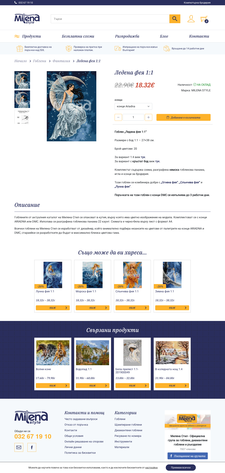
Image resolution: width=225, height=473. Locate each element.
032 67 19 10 (26, 2)
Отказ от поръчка (76, 424)
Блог (164, 36)
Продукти (31, 36)
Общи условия (74, 436)
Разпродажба (127, 36)
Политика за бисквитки (80, 452)
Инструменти (123, 441)
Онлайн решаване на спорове (84, 441)
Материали (122, 447)
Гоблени (120, 419)
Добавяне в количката (185, 117)
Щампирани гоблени (128, 424)
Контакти (199, 36)
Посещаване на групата (189, 456)
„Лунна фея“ (123, 186)
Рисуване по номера (128, 436)
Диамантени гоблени (128, 430)
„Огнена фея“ (169, 182)
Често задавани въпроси (81, 419)
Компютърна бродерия (197, 2)
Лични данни (73, 447)
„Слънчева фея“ (189, 182)
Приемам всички (181, 467)
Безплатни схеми (78, 36)
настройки (151, 467)
